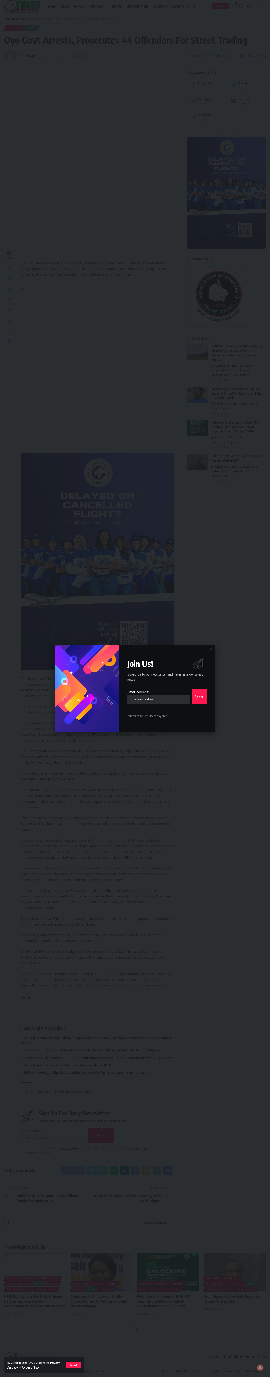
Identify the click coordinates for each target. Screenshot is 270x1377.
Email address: (138, 692)
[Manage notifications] (260, 1367)
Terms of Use (30, 1367)
